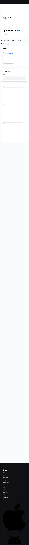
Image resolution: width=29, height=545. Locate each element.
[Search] (26, 2)
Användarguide (6, 497)
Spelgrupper (5, 489)
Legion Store (5, 475)
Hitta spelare (5, 492)
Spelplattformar (6, 494)
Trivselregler (5, 477)
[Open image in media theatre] (8, 57)
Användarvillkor (6, 482)
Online (4, 74)
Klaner (4, 487)
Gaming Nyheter (6, 480)
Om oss (4, 472)
